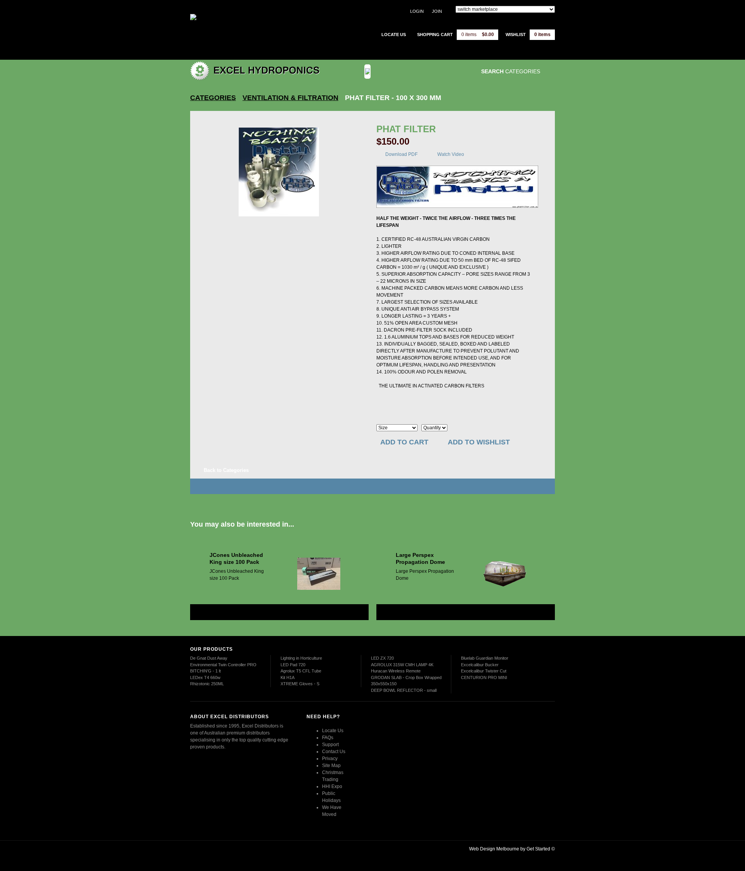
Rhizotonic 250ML (207, 683)
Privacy (330, 758)
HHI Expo (332, 786)
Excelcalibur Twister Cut (483, 671)
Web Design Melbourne (494, 849)
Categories (213, 98)
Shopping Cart (435, 34)
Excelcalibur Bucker (480, 664)
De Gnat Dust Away (208, 658)
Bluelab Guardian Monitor (484, 658)
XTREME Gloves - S (300, 683)
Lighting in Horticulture (301, 658)
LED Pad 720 (293, 664)
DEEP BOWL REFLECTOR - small (404, 690)
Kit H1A (288, 677)
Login (417, 11)
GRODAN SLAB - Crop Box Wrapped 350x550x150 (406, 680)
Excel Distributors (238, 29)
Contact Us (333, 751)
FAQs (327, 737)
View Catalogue (424, 71)
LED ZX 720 (382, 658)
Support (330, 744)
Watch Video (450, 154)
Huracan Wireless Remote (396, 671)
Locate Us (332, 730)
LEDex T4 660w (205, 677)
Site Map (331, 765)
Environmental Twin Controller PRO (223, 664)
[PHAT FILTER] (278, 172)
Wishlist (516, 34)
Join (437, 11)
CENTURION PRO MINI (484, 677)
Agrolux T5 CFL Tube (301, 671)
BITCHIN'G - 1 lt (205, 671)
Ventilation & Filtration (290, 98)
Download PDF (401, 154)
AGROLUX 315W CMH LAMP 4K (402, 664)
